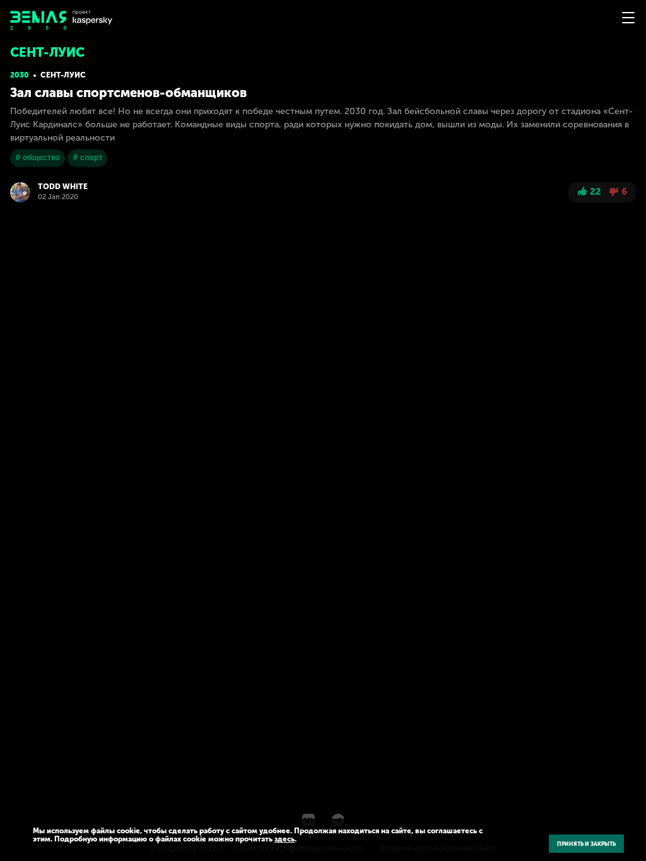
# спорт (87, 157)
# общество (37, 157)
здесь (284, 839)
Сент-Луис (63, 75)
